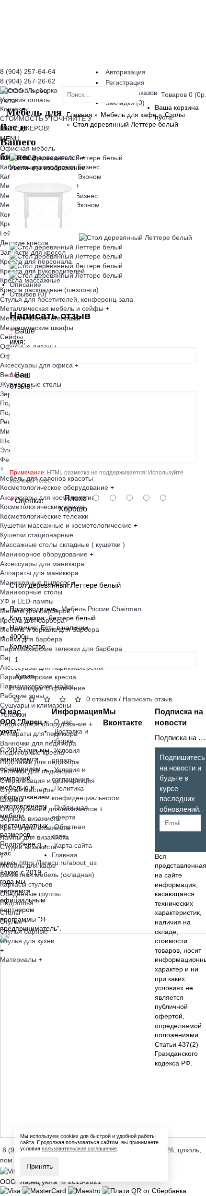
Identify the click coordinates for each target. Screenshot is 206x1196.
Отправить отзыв (164, 551)
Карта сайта (73, 845)
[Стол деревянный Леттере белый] (66, 158)
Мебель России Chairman (101, 609)
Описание (25, 284)
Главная (65, 855)
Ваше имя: (22, 336)
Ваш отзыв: (21, 380)
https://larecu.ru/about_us (58, 862)
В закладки (27, 688)
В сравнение (65, 688)
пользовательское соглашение (79, 1148)
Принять (39, 1166)
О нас (63, 721)
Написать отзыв (147, 699)
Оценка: (29, 501)
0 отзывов (101, 699)
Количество (28, 646)
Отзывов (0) (28, 294)
